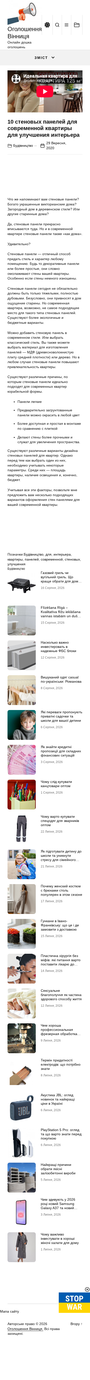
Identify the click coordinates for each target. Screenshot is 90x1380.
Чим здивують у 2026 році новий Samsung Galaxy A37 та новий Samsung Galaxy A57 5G (60, 1205)
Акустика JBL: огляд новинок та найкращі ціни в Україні (58, 1099)
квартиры (15, 559)
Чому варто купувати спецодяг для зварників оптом (60, 820)
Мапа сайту (9, 1311)
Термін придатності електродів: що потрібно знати (60, 1064)
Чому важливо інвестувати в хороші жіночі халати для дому (60, 1238)
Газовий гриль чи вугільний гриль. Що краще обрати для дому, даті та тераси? (61, 579)
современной (52, 559)
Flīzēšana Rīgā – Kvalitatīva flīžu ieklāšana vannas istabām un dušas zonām (61, 614)
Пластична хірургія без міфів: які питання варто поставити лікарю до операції (60, 962)
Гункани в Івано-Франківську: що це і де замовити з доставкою (60, 925)
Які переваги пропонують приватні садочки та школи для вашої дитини (61, 716)
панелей (32, 559)
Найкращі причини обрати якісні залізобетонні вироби (58, 1169)
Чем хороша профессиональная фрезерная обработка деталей (59, 1031)
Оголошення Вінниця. (25, 1329)
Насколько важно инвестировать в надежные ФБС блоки (58, 646)
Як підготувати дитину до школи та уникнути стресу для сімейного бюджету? (61, 857)
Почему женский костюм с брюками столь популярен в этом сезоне (61, 890)
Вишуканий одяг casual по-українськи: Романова (61, 679)
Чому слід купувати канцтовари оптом (56, 784)
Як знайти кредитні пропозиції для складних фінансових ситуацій (61, 751)
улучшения (17, 564)
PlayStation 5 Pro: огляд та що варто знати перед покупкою (61, 1134)
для (49, 554)
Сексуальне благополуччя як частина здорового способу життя (61, 995)
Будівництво (23, 145)
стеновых (72, 559)
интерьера (62, 554)
